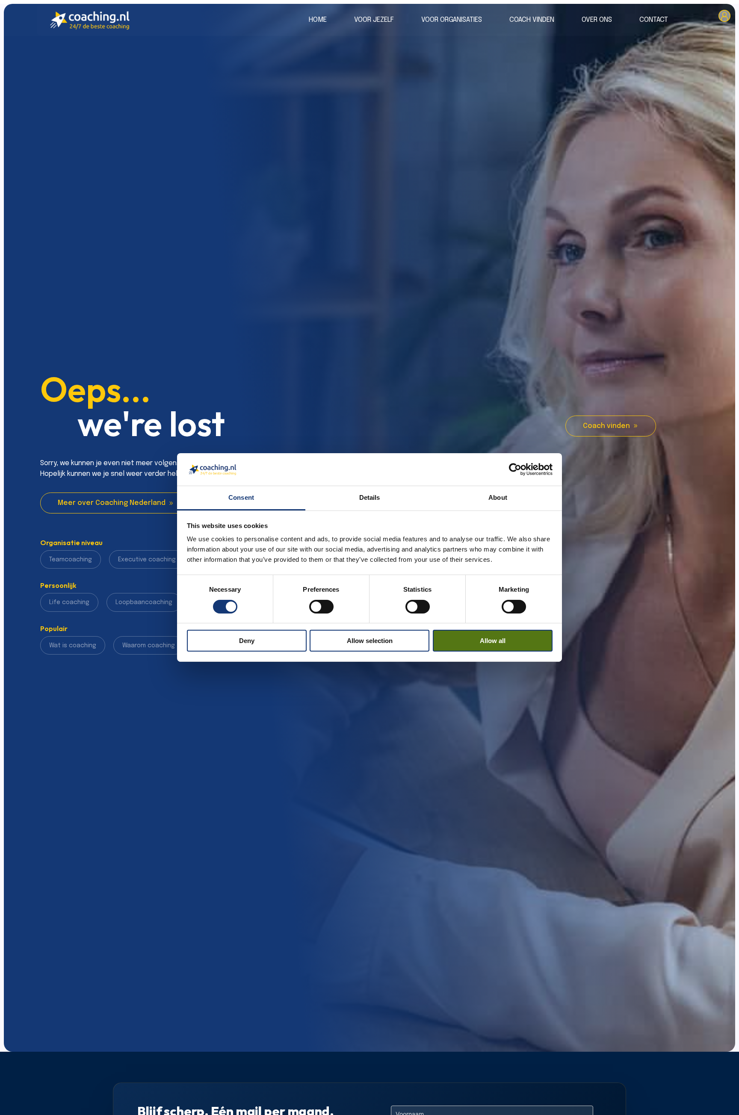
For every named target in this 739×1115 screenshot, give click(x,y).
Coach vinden (531, 20)
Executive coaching (147, 560)
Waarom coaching (148, 646)
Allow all (492, 641)
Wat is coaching (72, 646)
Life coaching (69, 602)
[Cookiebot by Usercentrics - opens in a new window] (515, 469)
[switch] (321, 607)
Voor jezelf (374, 20)
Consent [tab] (241, 497)
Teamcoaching (70, 560)
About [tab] (497, 497)
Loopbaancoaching (143, 602)
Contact (653, 20)
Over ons (597, 20)
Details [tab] (369, 497)
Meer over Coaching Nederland (112, 503)
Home (318, 20)
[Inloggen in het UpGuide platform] (724, 20)
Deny (246, 641)
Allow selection (370, 641)
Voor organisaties (451, 20)
